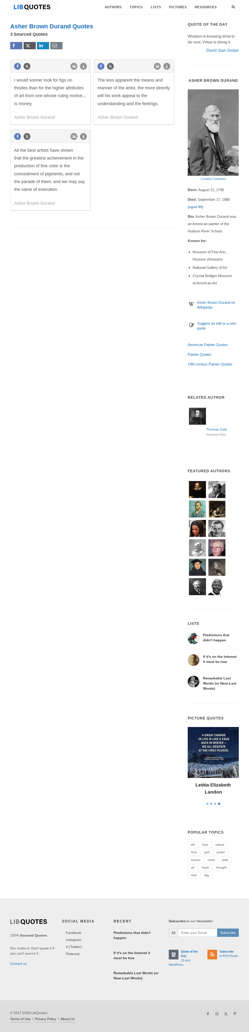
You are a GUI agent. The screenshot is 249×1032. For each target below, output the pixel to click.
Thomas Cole (216, 429)
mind (211, 860)
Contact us (18, 963)
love (205, 844)
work (225, 860)
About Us (68, 1019)
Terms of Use (20, 1019)
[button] (233, 6)
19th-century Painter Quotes (210, 364)
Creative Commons (213, 179)
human (195, 860)
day (206, 875)
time (194, 852)
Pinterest (73, 954)
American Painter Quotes (208, 345)
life (193, 844)
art (193, 867)
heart (205, 867)
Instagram (73, 940)
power (221, 852)
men (194, 875)
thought (221, 867)
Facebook (73, 933)
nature (219, 844)
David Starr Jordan (222, 50)
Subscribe (228, 933)
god (206, 852)
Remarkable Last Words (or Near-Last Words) (219, 683)
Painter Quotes (200, 354)
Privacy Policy (45, 1019)
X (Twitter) (74, 947)
